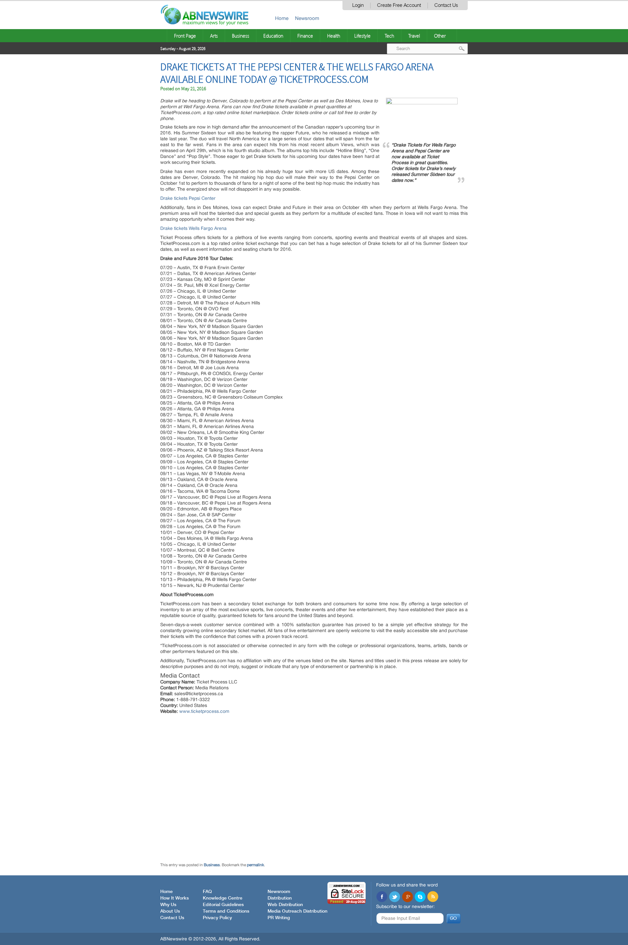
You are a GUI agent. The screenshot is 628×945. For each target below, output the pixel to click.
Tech (389, 35)
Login (358, 5)
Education (273, 35)
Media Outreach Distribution (297, 911)
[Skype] (420, 897)
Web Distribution (285, 904)
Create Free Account (399, 5)
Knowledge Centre (222, 898)
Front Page (185, 35)
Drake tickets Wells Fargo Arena (193, 228)
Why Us (168, 904)
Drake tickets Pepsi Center (188, 198)
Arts (214, 35)
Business (240, 35)
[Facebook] (381, 897)
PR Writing (279, 918)
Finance (305, 35)
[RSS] (432, 897)
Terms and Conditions (226, 911)
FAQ (207, 891)
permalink (255, 865)
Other (440, 35)
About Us (170, 911)
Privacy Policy (217, 918)
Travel (414, 35)
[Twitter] (394, 897)
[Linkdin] (407, 897)
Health (333, 35)
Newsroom (307, 18)
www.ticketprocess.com (204, 711)
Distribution (280, 898)
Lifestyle (362, 35)
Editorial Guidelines (223, 904)
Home (281, 18)
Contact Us (446, 5)
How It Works (174, 898)
